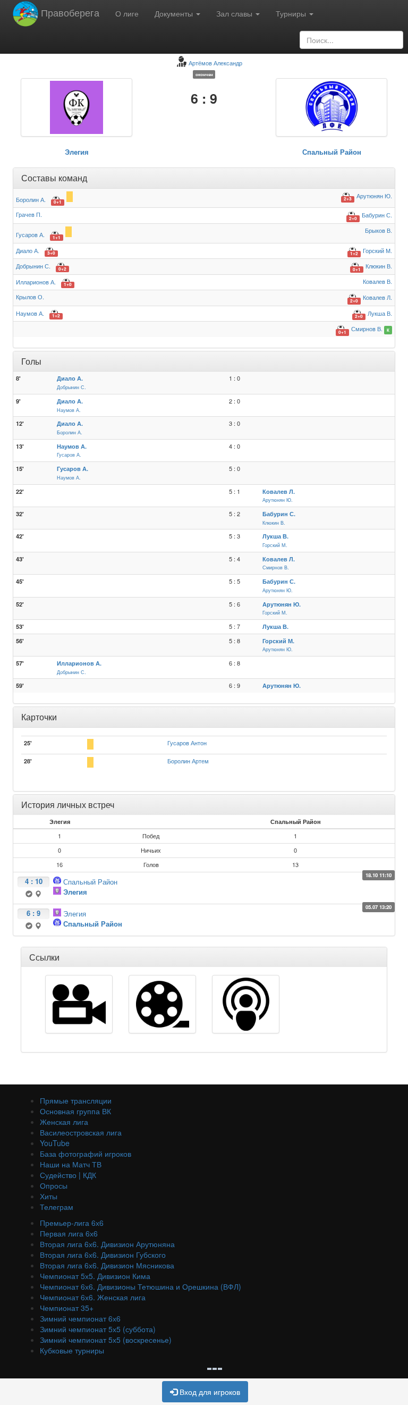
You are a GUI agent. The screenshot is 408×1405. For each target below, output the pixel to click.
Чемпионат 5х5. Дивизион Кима (95, 1276)
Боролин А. (31, 199)
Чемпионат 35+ (67, 1307)
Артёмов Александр (215, 62)
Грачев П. (29, 214)
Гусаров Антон (187, 742)
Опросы (53, 1185)
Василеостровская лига (81, 1132)
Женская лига (64, 1121)
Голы (31, 361)
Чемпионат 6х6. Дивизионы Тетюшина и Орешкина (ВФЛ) (140, 1286)
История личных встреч (67, 804)
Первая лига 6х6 (69, 1233)
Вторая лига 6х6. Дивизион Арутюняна (107, 1244)
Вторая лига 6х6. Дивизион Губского (103, 1254)
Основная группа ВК (75, 1111)
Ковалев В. (377, 281)
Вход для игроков (208, 1391)
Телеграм (56, 1206)
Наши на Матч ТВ (70, 1164)
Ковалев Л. (377, 297)
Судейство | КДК (68, 1175)
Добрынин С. (33, 266)
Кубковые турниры (72, 1350)
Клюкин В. (379, 266)
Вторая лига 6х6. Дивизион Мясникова (107, 1265)
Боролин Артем (188, 760)
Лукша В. (380, 313)
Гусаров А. (30, 234)
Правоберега (68, 12)
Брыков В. (378, 230)
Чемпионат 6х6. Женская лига (93, 1297)
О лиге (127, 13)
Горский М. (377, 250)
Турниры (292, 13)
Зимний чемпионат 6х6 (80, 1318)
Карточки (39, 717)
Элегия (77, 152)
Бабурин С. (377, 215)
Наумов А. (30, 313)
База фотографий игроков (85, 1153)
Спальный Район (331, 152)
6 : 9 (33, 913)
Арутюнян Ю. (374, 195)
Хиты (48, 1196)
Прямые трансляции (76, 1100)
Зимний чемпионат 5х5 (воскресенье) (106, 1339)
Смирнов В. (366, 328)
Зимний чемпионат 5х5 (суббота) (98, 1329)
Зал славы (235, 13)
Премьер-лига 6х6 (72, 1222)
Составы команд (54, 178)
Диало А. (27, 250)
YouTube (55, 1143)
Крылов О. (30, 296)
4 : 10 (33, 881)
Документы (175, 13)
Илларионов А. (36, 281)
